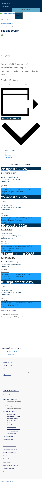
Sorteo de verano (8, 439)
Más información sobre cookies (11, 465)
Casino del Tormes (12, 422)
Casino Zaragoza (12, 425)
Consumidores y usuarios (10, 449)
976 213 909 (6, 6)
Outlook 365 (8, 155)
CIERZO (4, 201)
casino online (25, 9)
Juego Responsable (8, 468)
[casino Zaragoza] (7, 14)
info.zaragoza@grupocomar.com (12, 368)
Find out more (5, 187)
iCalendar (8, 152)
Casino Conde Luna (12, 418)
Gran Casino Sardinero (13, 429)
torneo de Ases (10, 354)
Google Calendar (10, 150)
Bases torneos (7, 462)
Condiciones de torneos (9, 452)
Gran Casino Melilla (12, 431)
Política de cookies (8, 459)
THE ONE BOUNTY (9, 173)
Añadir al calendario (11, 118)
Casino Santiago (11, 433)
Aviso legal (6, 442)
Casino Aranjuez (11, 427)
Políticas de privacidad (9, 446)
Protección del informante (10, 472)
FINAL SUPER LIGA (11, 351)
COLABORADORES (11, 391)
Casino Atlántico (11, 414)
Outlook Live (9, 157)
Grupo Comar (6, 3)
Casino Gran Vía (11, 420)
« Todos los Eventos (7, 23)
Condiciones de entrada (10, 455)
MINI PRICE (6, 229)
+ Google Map (5, 194)
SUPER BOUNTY (8, 258)
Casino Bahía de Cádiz (13, 416)
